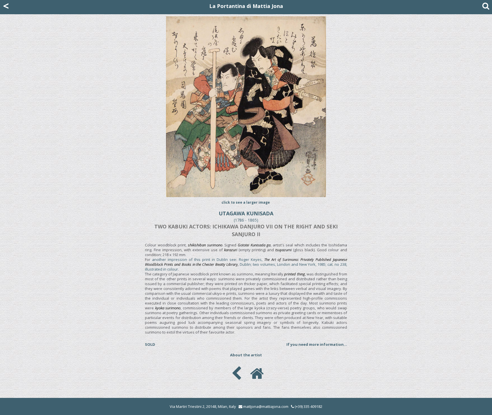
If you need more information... (316, 344)
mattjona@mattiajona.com (265, 406)
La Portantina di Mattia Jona (246, 6)
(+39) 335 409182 (308, 406)
